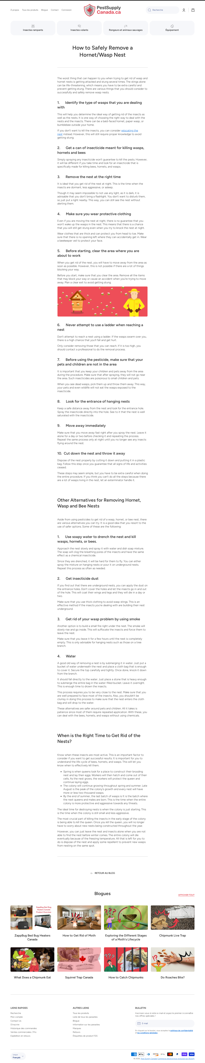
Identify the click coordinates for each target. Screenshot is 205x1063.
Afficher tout (186, 895)
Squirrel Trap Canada (79, 977)
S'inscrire (15, 1024)
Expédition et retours (20, 1036)
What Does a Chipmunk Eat (32, 977)
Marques (77, 1028)
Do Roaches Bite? (173, 977)
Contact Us (16, 1021)
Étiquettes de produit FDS (85, 1036)
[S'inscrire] (190, 1023)
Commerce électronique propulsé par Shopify (175, 1059)
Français (16, 1057)
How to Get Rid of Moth (79, 935)
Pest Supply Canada (149, 1059)
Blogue (76, 1021)
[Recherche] (148, 10)
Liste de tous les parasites (85, 1017)
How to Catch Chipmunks (126, 977)
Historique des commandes (24, 1028)
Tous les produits (81, 1013)
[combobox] (162, 10)
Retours (76, 1032)
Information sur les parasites (86, 1024)
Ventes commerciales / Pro (23, 1032)
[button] (192, 10)
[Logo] (102, 10)
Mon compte (17, 1017)
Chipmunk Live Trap (172, 935)
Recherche (16, 1013)
